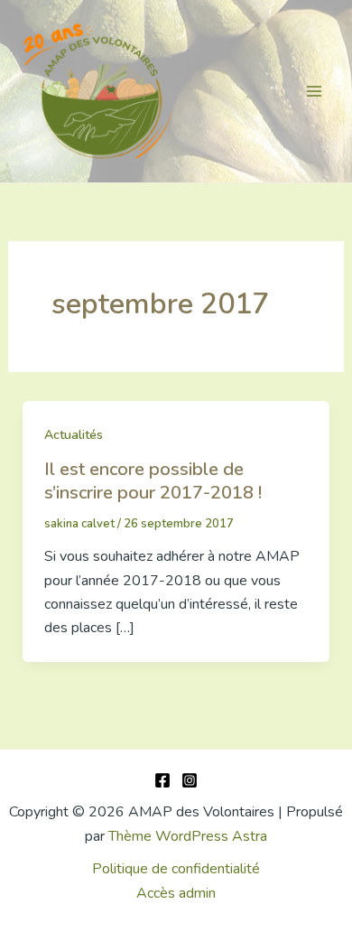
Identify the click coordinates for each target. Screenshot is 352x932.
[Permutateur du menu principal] (314, 91)
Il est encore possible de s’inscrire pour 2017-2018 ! (153, 481)
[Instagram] (189, 780)
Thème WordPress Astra (187, 836)
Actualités (73, 434)
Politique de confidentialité (176, 869)
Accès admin (176, 893)
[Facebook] (162, 780)
